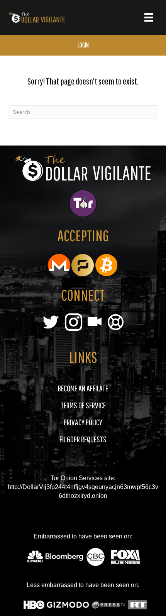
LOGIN (83, 45)
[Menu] (148, 17)
